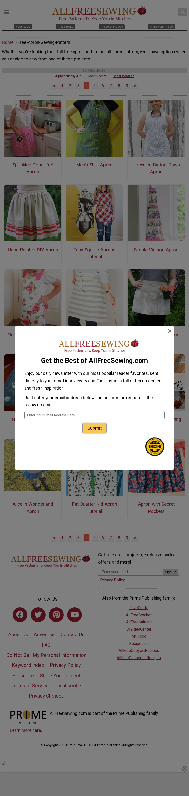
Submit (94, 428)
